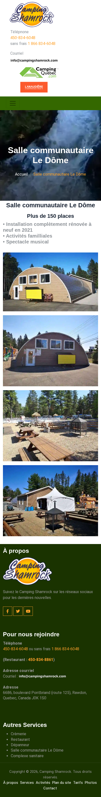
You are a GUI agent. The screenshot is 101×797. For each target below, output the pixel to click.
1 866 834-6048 (41, 43)
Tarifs (78, 782)
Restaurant (20, 739)
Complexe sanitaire (27, 756)
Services (27, 782)
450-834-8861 (40, 659)
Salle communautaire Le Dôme (37, 750)
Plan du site (61, 782)
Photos (91, 782)
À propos (10, 782)
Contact (50, 788)
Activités (43, 782)
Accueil (21, 174)
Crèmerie (18, 734)
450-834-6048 (22, 37)
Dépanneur (20, 745)
